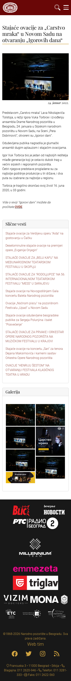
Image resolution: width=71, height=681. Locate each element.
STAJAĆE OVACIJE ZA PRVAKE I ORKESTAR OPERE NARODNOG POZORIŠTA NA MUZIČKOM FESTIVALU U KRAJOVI (34, 336)
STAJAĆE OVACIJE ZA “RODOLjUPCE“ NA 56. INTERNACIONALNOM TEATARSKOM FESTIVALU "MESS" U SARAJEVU (35, 279)
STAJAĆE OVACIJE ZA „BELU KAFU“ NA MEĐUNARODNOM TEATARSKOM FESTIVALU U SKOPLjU (31, 262)
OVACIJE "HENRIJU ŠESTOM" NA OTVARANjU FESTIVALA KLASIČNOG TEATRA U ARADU (29, 370)
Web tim (35, 644)
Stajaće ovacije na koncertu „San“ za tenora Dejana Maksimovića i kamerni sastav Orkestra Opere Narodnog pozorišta (34, 353)
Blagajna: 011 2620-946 (20, 670)
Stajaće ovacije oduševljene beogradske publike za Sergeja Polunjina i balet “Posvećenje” (32, 320)
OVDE (18, 207)
